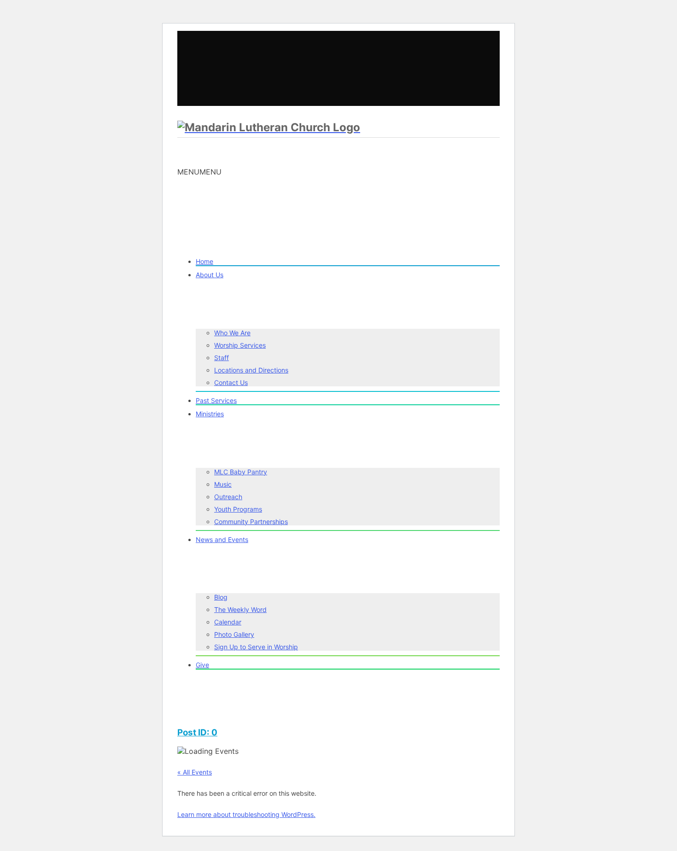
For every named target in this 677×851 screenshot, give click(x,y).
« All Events (194, 772)
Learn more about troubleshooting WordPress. (246, 814)
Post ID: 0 (197, 732)
